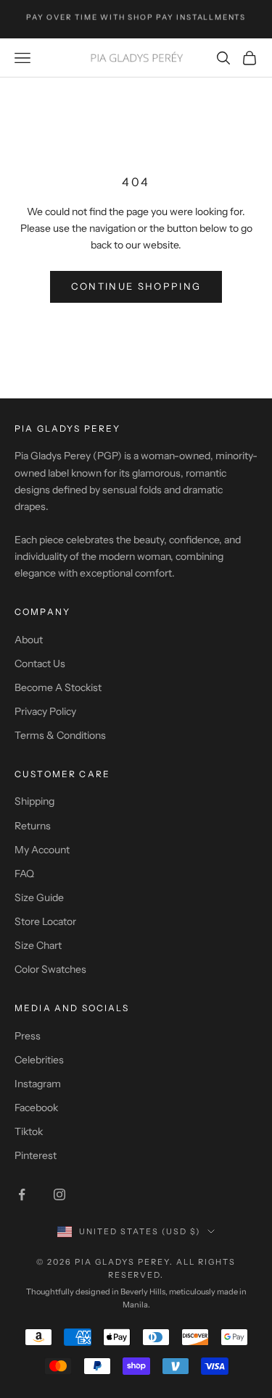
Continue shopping (136, 286)
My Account (42, 849)
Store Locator (45, 921)
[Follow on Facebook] (22, 1194)
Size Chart (38, 945)
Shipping (34, 801)
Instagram (38, 1083)
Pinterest (36, 1155)
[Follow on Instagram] (59, 1194)
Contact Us (40, 663)
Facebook (36, 1107)
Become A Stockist (58, 687)
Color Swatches (50, 969)
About (29, 639)
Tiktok (29, 1131)
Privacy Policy (45, 711)
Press (28, 1035)
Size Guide (39, 897)
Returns (33, 825)
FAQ (24, 873)
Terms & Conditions (60, 735)
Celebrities (39, 1059)
